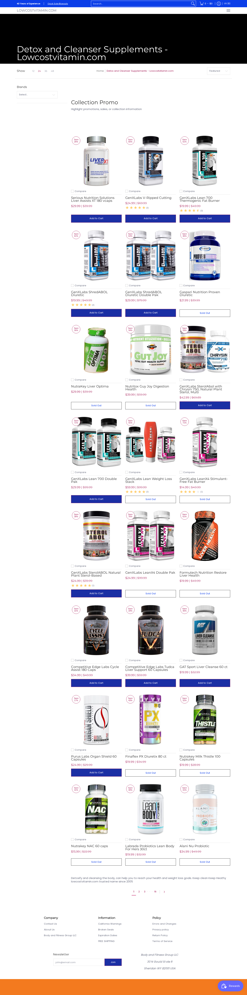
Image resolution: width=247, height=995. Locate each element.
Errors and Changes (164, 924)
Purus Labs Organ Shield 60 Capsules (94, 757)
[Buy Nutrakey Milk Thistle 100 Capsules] (205, 719)
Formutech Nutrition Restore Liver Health (203, 574)
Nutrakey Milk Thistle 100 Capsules (200, 757)
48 (52, 71)
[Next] (165, 892)
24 (39, 71)
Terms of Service (162, 941)
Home (100, 71)
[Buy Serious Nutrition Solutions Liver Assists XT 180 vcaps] (96, 161)
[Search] (193, 3)
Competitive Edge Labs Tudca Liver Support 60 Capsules (149, 668)
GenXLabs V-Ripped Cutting (148, 198)
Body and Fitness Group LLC (60, 935)
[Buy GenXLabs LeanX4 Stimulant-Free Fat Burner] (205, 442)
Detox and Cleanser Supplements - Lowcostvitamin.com (140, 71)
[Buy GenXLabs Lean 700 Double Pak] (96, 442)
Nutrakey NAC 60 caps (89, 846)
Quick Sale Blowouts (58, 3)
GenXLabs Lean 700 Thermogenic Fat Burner (200, 199)
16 (155, 891)
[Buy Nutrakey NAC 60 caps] (96, 809)
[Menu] (228, 10)
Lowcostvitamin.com (36, 10)
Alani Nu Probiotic (194, 846)
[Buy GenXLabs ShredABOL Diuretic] (96, 255)
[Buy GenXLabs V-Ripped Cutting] (150, 161)
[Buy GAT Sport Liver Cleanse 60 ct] (205, 630)
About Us (49, 929)
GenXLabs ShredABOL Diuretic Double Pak (143, 293)
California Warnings (110, 924)
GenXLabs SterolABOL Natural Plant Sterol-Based (96, 574)
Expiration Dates (107, 935)
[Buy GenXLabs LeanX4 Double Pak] (150, 535)
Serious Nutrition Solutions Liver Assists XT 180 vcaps (92, 199)
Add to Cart (96, 218)
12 (33, 71)
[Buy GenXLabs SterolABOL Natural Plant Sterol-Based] (96, 535)
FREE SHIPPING (106, 941)
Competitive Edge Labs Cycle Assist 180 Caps (95, 668)
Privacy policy (160, 929)
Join (113, 962)
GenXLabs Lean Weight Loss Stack (148, 480)
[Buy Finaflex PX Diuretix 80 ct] (150, 719)
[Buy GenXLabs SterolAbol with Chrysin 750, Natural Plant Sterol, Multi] (205, 349)
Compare (80, 191)
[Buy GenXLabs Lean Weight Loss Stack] (150, 442)
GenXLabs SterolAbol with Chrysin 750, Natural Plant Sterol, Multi (201, 389)
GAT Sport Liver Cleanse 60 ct (203, 667)
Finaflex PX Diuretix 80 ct (145, 756)
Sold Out (205, 313)
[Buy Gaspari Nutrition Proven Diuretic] (205, 255)
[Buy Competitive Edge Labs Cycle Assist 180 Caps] (96, 630)
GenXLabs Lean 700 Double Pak (94, 480)
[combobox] (140, 3)
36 (45, 71)
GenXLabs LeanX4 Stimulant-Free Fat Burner (204, 480)
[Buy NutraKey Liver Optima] (96, 349)
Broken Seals (106, 929)
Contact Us (50, 924)
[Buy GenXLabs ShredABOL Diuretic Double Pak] (150, 255)
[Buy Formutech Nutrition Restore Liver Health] (205, 535)
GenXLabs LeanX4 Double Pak (150, 573)
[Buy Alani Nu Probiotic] (205, 809)
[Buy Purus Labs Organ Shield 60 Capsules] (96, 719)
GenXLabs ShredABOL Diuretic (89, 293)
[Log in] (218, 3)
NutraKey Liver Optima (90, 386)
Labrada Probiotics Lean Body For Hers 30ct (149, 847)
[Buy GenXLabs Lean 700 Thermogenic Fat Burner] (205, 161)
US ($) (227, 3)
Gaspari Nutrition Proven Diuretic (200, 293)
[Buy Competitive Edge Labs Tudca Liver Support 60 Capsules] (150, 630)
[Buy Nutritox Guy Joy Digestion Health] (150, 349)
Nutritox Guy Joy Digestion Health (147, 387)
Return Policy (160, 935)
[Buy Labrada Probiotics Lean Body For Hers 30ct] (150, 809)
